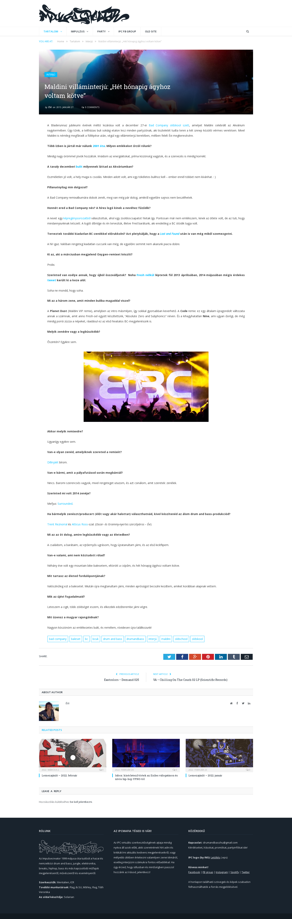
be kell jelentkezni (81, 802)
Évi (50, 107)
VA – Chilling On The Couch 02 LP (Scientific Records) (190, 680)
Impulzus (78, 31)
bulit (79, 166)
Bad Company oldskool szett (169, 125)
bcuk (96, 639)
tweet (51, 280)
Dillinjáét (52, 462)
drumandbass (135, 639)
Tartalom (51, 31)
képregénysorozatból (77, 218)
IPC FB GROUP (127, 31)
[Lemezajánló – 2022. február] (72, 755)
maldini (165, 639)
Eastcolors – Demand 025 (121, 680)
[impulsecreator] (84, 13)
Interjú (50, 74)
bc (86, 639)
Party (101, 31)
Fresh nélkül (145, 275)
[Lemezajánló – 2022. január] (219, 755)
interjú (153, 639)
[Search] (247, 31)
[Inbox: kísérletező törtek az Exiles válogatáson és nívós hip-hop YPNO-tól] (146, 755)
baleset (75, 639)
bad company (58, 639)
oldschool (181, 639)
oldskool (197, 639)
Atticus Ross (80, 524)
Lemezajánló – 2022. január (205, 775)
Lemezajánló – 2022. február (59, 775)
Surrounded (65, 503)
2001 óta (99, 146)
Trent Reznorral (57, 524)
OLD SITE (151, 31)
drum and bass (112, 639)
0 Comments (91, 107)
